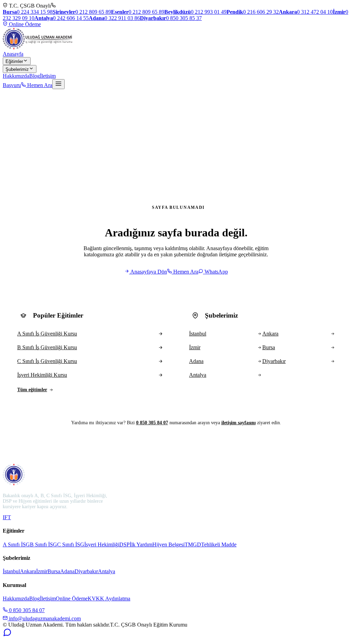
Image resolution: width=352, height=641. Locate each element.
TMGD (193, 544)
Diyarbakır (86, 571)
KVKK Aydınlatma (109, 598)
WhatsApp (215, 272)
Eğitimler (14, 61)
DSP (124, 544)
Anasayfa (13, 54)
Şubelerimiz (17, 69)
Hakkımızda (16, 76)
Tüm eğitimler (32, 389)
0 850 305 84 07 (152, 422)
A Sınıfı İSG (16, 544)
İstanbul (11, 571)
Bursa (53, 571)
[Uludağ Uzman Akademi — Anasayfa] (37, 39)
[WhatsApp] (7, 635)
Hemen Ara (39, 85)
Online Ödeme (24, 24)
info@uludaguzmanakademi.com (44, 618)
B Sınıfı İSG (43, 544)
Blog (34, 76)
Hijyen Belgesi (168, 544)
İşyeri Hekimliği (101, 544)
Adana (67, 571)
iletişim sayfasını (238, 422)
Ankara (28, 571)
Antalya (106, 571)
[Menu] (58, 84)
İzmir (41, 571)
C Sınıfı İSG (70, 544)
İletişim (48, 76)
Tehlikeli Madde (218, 544)
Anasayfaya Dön (148, 272)
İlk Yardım (141, 544)
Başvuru (12, 85)
